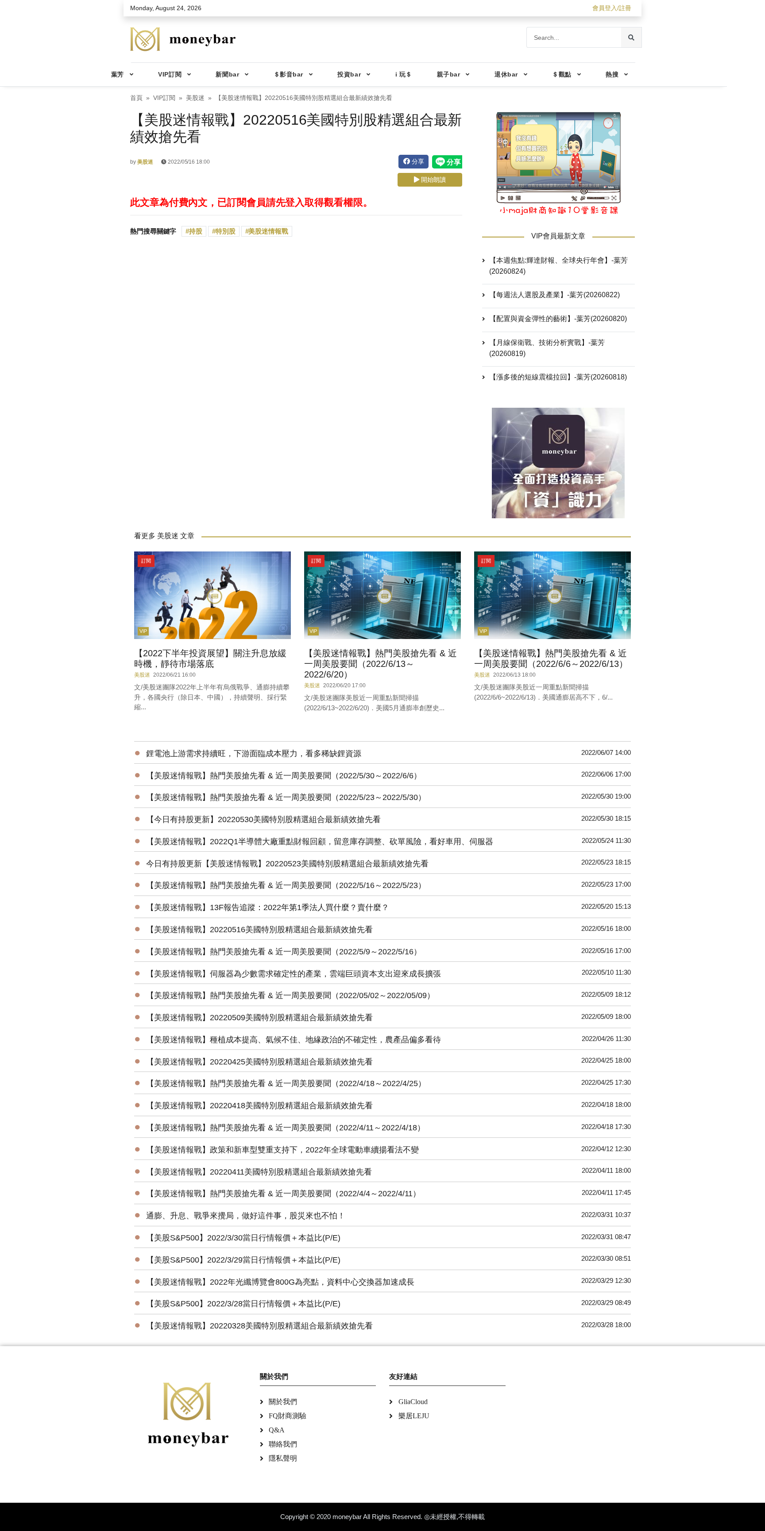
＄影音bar (288, 74)
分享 (417, 161)
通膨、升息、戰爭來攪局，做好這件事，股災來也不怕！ (245, 1215)
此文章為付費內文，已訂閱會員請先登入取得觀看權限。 (251, 202)
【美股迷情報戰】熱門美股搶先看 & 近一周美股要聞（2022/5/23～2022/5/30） (286, 797)
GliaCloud (413, 1401)
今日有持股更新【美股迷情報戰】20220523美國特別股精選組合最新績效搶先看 (287, 863)
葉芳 (117, 74)
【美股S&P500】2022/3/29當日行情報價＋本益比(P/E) (243, 1259)
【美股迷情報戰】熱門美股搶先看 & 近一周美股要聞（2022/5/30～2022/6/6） (283, 775)
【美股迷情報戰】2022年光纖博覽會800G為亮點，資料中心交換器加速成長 (280, 1282)
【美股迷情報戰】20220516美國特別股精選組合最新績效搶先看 (259, 929)
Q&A (277, 1430)
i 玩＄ (403, 74)
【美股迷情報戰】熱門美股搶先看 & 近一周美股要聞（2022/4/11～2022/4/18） (285, 1127)
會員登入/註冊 (611, 7)
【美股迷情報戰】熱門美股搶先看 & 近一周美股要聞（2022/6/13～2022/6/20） (380, 663)
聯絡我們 (283, 1444)
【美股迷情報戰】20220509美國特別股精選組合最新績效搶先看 (259, 1017)
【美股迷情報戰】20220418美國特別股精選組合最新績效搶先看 (259, 1105)
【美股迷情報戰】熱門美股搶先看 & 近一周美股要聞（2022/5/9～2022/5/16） (283, 951)
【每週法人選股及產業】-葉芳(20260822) (554, 295)
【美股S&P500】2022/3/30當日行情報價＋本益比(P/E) (243, 1237)
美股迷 (195, 98)
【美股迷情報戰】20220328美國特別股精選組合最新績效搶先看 (259, 1325)
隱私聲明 (283, 1458)
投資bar (349, 74)
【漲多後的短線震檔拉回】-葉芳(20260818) (558, 377)
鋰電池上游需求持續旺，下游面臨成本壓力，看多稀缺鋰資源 (253, 753)
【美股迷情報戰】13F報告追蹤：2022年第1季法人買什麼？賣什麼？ (267, 907)
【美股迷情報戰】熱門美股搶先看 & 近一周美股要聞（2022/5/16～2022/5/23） (286, 885)
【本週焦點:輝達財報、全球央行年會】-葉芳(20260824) (558, 265)
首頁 (136, 98)
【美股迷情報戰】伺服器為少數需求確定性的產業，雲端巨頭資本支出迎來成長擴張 (293, 973)
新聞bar (227, 74)
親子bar (448, 74)
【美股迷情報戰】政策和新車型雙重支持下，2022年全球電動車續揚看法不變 (282, 1149)
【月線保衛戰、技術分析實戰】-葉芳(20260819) (547, 348)
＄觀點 (562, 74)
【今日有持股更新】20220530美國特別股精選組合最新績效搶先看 (263, 819)
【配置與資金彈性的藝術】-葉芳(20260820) (558, 318)
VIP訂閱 (170, 74)
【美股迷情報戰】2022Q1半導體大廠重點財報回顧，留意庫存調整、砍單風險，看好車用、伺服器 (319, 841)
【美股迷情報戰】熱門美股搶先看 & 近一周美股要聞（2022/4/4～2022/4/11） (283, 1193)
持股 (195, 231)
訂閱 (146, 560)
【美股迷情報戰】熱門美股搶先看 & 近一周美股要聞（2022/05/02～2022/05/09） (290, 995)
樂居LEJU (413, 1416)
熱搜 (612, 74)
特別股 (226, 231)
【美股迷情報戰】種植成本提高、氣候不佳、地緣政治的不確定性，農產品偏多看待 (293, 1039)
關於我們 (283, 1401)
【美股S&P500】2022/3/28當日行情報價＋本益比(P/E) (243, 1303)
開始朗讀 (432, 179)
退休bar (506, 74)
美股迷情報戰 (268, 231)
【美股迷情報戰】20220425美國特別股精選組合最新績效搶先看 (259, 1061)
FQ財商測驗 (287, 1416)
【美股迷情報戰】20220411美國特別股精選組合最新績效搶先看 (259, 1171)
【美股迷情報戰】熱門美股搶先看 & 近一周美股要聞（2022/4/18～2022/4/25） (286, 1083)
